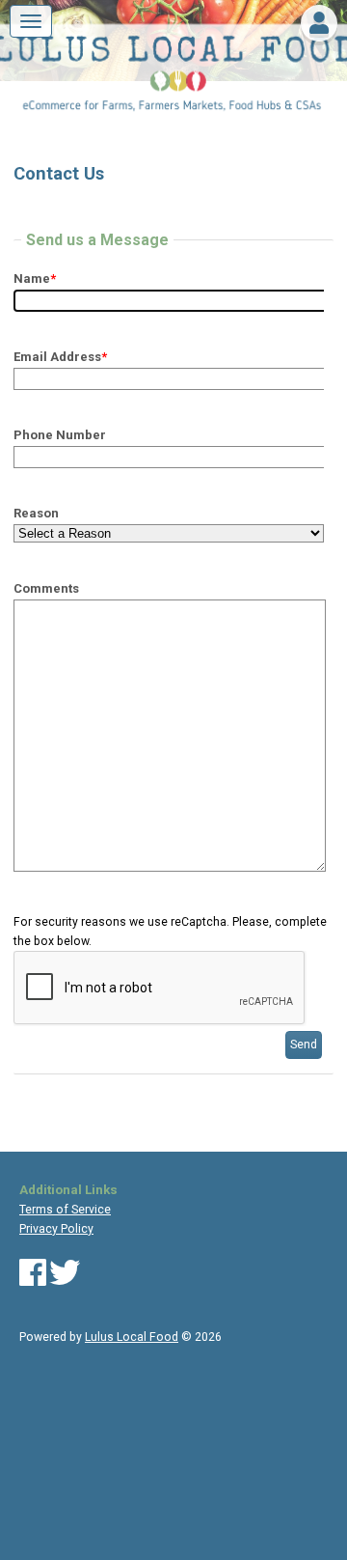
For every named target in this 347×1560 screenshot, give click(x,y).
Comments (46, 588)
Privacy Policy (56, 1229)
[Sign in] (319, 27)
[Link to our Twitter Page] (64, 1280)
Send (303, 1044)
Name (34, 278)
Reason (36, 513)
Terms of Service (65, 1209)
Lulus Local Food (131, 1337)
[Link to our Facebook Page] (32, 1280)
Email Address (60, 356)
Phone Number (59, 435)
